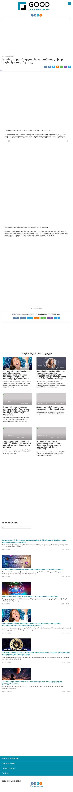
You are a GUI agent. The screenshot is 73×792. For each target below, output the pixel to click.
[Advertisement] (36, 37)
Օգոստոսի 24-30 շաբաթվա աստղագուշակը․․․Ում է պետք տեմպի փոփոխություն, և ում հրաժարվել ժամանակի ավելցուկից (16, 411)
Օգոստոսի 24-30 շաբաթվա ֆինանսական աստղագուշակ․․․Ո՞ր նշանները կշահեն (32, 569)
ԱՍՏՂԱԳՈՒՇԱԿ (7, 549)
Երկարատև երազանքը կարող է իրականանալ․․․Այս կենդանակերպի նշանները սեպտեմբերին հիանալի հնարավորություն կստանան (17, 375)
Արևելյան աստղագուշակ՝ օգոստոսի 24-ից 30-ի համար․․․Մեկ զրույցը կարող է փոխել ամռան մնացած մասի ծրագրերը (50, 445)
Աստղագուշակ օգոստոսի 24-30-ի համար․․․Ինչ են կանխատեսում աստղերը (30, 596)
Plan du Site (5, 773)
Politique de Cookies (8, 763)
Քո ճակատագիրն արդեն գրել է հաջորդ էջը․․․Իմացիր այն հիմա (50, 408)
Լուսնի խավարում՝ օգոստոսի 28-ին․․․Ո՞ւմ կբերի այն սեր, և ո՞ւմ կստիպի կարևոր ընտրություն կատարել (17, 444)
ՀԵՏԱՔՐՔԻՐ (6, 604)
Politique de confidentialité (10, 758)
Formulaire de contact (8, 768)
